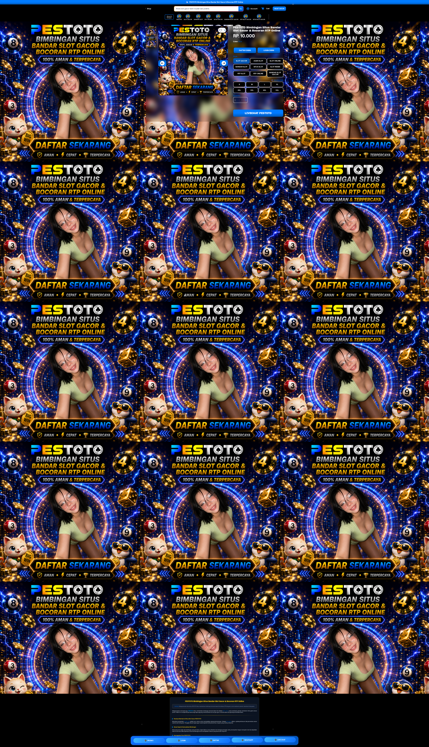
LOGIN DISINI (269, 50)
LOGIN (183, 740)
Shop (149, 9)
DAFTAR (216, 740)
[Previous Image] (162, 63)
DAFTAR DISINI (245, 50)
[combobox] (206, 8)
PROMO (150, 740)
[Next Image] (224, 63)
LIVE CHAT (281, 740)
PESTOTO (190, 711)
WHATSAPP (248, 740)
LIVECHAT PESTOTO (258, 113)
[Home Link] (162, 8)
